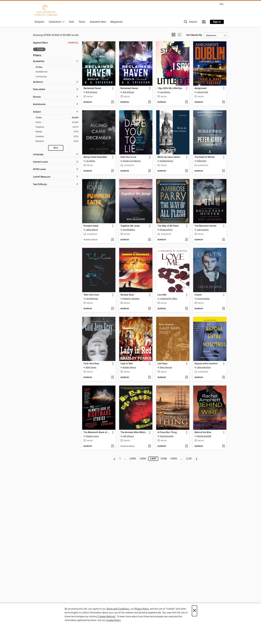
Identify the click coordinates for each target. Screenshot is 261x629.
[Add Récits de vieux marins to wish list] (186, 171)
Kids (71, 22)
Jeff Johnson (128, 436)
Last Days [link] (163, 363)
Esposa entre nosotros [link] (206, 363)
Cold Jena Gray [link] (91, 363)
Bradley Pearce (129, 367)
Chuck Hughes (203, 298)
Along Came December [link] (95, 157)
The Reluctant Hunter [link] (205, 226)
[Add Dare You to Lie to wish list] (149, 171)
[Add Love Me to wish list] (186, 309)
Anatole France (166, 161)
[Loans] (203, 22)
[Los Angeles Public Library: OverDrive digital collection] (46, 10)
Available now (42, 72)
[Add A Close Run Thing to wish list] (186, 446)
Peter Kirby (201, 161)
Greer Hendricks (204, 367)
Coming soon (41, 76)
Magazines (117, 22)
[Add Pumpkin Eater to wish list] (112, 240)
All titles (39, 67)
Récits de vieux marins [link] (169, 157)
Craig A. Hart (202, 92)
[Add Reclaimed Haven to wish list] (112, 102)
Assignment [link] (201, 88)
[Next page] (197, 459)
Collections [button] (56, 22)
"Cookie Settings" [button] (106, 616)
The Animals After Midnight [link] (134, 432)
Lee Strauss (165, 92)
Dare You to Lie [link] (128, 157)
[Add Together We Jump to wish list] (149, 240)
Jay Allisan (90, 161)
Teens (82, 22)
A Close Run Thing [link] (167, 432)
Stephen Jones (92, 436)
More (55, 148)
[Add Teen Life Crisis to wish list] (112, 309)
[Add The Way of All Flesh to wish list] (186, 240)
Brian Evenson (166, 367)
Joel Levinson (203, 230)
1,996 (143, 458)
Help (221, 4)
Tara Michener (92, 298)
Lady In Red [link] (127, 363)
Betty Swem (91, 367)
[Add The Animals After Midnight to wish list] (149, 446)
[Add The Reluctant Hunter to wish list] (223, 240)
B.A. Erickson (91, 92)
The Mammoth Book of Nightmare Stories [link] (97, 432)
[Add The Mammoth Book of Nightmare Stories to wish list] (112, 446)
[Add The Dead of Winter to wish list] (223, 171)
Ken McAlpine (129, 230)
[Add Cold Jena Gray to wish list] (112, 378)
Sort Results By (194, 35)
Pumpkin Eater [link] (91, 226)
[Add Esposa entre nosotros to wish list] (223, 378)
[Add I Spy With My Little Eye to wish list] (186, 102)
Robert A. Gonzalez (131, 298)
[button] (190, 22)
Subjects (39, 22)
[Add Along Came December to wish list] (112, 171)
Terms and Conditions (117, 608)
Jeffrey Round (92, 230)
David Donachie (166, 436)
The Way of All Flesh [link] (168, 226)
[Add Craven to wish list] (223, 309)
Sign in (217, 22)
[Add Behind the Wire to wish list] (223, 446)
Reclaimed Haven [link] (92, 88)
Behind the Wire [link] (203, 432)
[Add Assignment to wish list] (223, 102)
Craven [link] (198, 295)
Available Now (98, 22)
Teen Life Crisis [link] (91, 295)
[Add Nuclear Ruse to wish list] (149, 309)
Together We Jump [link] (130, 226)
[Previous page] (114, 459)
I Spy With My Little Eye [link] (170, 88)
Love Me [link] (162, 295)
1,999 (173, 458)
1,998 (163, 458)
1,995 (132, 458)
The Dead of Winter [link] (205, 157)
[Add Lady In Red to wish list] (149, 378)
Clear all (73, 42)
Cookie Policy (113, 620)
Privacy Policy (141, 608)
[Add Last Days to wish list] (186, 378)
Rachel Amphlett (204, 436)
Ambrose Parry (166, 230)
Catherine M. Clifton (168, 298)
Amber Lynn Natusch (132, 161)
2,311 (189, 458)
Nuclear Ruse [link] (127, 295)
